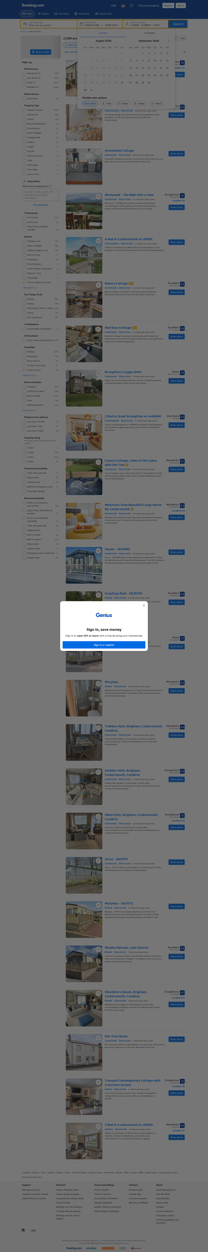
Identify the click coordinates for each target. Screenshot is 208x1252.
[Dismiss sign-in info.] (144, 605)
